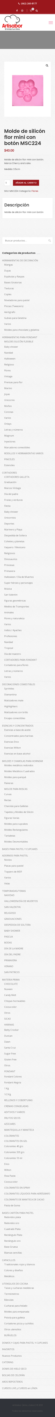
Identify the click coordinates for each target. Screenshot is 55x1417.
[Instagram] (22, 10)
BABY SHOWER (12, 930)
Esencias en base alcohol (17, 753)
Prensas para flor (13, 382)
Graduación (10, 482)
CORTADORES (9, 472)
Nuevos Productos (12, 1355)
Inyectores (9, 441)
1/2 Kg (7, 1094)
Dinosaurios (10, 559)
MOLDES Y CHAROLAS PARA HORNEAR (22, 761)
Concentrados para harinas (18, 735)
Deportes (9, 523)
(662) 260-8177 (29, 3)
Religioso (9, 364)
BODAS (8, 942)
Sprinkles (9, 688)
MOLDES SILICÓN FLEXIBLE (18, 341)
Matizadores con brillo (16, 712)
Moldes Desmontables (16, 841)
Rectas (7, 800)
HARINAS (9, 1024)
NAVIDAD (9, 895)
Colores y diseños (13, 1270)
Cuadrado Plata (12, 1229)
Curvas (8, 794)
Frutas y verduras (13, 499)
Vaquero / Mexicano (14, 547)
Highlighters (10, 706)
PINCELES (9, 459)
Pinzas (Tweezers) (13, 306)
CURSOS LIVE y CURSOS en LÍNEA (19, 1388)
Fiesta (7, 505)
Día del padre (11, 494)
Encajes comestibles (14, 718)
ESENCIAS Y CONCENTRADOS (17, 725)
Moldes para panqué (15, 777)
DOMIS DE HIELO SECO (14, 1368)
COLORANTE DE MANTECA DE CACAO (24, 1199)
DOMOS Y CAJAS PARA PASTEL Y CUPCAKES (25, 1342)
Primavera (9, 571)
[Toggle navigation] (51, 22)
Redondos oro (11, 1223)
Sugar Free (10, 1053)
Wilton (7, 1169)
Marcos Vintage (12, 488)
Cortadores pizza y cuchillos (19, 1323)
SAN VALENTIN (12, 907)
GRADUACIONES (13, 918)
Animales (9, 612)
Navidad (8, 352)
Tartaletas (9, 835)
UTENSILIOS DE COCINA (15, 1283)
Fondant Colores (13, 1076)
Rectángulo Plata (13, 1234)
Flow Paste (10, 1175)
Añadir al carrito (26, 182)
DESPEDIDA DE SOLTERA (17, 924)
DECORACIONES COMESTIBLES (18, 684)
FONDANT (9, 1071)
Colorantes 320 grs (14, 1152)
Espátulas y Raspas (14, 276)
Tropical (8, 648)
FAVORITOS (8, 1349)
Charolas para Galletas (16, 806)
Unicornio (9, 400)
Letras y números (13, 429)
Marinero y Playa (13, 529)
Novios (8, 859)
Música (8, 588)
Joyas (7, 394)
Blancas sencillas (13, 1252)
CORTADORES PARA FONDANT (20, 659)
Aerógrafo (9, 312)
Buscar (48, 240)
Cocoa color (10, 1006)
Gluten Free (10, 1059)
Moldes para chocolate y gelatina (21, 329)
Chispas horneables (14, 1001)
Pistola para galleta (14, 1317)
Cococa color (11, 1181)
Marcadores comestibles (17, 447)
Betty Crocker (11, 1029)
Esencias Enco (11, 741)
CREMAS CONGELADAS (16, 1106)
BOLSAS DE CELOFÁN (13, 1375)
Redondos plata (12, 1217)
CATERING (7, 1362)
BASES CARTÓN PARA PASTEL (18, 1212)
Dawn (7, 1041)
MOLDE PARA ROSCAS (16, 789)
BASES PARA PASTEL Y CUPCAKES (20, 849)
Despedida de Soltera (15, 535)
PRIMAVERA (10, 960)
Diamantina (10, 694)
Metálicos (9, 1276)
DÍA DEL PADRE (12, 954)
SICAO (7, 1018)
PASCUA (8, 936)
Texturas (9, 288)
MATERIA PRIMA (11, 979)
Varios (7, 323)
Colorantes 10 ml (13, 1158)
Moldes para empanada (16, 1311)
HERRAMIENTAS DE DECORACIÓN (20, 260)
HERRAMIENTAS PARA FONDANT (19, 337)
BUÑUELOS (10, 1335)
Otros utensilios (12, 1329)
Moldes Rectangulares (16, 829)
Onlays (7, 423)
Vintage (8, 376)
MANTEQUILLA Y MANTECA (19, 1129)
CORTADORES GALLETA (16, 476)
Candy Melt (10, 995)
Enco (6, 1164)
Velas (7, 883)
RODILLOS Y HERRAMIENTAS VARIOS (23, 453)
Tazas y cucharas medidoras (19, 1288)
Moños (8, 406)
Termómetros (11, 1293)
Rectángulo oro (12, 1240)
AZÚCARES (10, 1124)
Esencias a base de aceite (17, 729)
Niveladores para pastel (16, 300)
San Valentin (10, 594)
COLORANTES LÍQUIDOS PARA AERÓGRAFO (27, 1193)
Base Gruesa (11, 1246)
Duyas (7, 270)
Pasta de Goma (12, 1205)
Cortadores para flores (16, 665)
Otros (7, 1012)
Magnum (9, 435)
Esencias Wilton (12, 747)
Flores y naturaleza (14, 618)
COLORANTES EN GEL (15, 1141)
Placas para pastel (13, 865)
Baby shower (11, 346)
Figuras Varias (11, 817)
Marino (8, 388)
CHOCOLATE (11, 983)
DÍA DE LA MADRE (13, 948)
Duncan (8, 1035)
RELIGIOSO (10, 913)
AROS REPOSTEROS (12, 1381)
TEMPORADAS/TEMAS (14, 891)
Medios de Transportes (16, 606)
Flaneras (8, 783)
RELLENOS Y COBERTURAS (18, 1100)
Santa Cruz (10, 1047)
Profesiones (10, 636)
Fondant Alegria (12, 1082)
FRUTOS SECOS (12, 1118)
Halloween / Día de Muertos (19, 576)
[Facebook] (17, 10)
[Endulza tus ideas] (15, 22)
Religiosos (9, 553)
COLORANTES (11, 1135)
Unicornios (10, 517)
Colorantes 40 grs (13, 1146)
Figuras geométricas (15, 600)
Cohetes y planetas (14, 541)
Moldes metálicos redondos (18, 765)
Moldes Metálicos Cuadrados (19, 771)
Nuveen (8, 989)
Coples (7, 294)
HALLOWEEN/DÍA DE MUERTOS (21, 901)
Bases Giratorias (13, 282)
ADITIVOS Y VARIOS (14, 1112)
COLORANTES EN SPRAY (17, 1187)
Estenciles (9, 465)
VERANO (8, 966)
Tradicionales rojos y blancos (19, 1264)
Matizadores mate (13, 700)
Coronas (8, 411)
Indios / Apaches (13, 630)
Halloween (9, 358)
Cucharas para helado (15, 1305)
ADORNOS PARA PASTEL (15, 855)
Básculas (9, 1299)
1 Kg (6, 1088)
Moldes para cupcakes (16, 823)
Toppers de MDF (13, 871)
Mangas (8, 264)
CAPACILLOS (8, 1260)
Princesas (9, 565)
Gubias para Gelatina (15, 318)
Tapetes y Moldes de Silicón (18, 812)
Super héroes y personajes (18, 582)
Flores (34, 191)
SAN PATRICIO (12, 972)
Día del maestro (12, 653)
